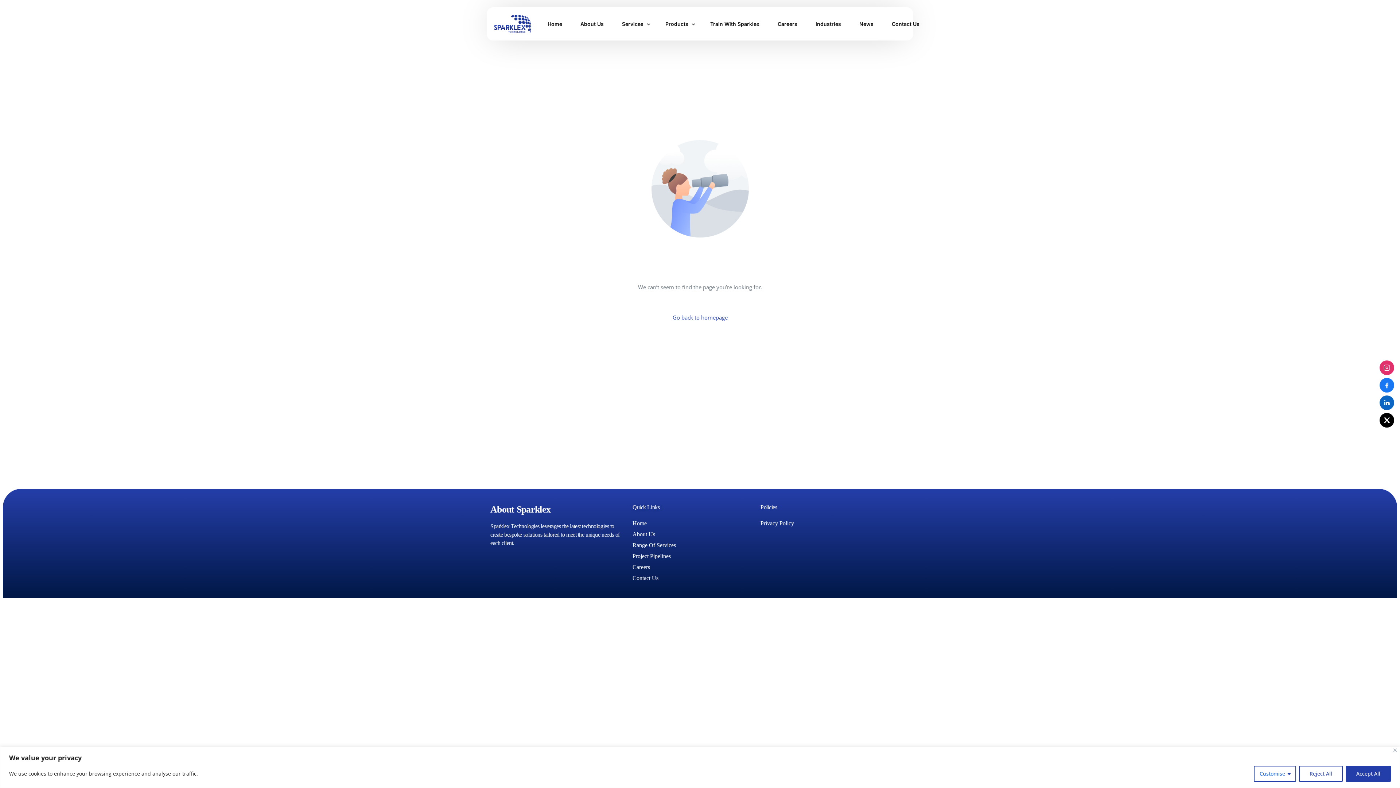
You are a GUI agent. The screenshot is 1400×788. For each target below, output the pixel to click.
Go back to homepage (700, 317)
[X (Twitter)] (1387, 420)
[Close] (1395, 750)
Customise (1272, 773)
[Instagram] (1387, 367)
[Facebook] (1387, 385)
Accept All (1368, 773)
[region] (700, 767)
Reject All (1321, 773)
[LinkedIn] (1387, 402)
